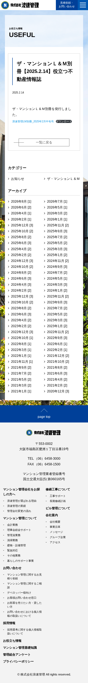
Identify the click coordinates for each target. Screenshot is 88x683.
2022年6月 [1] (57, 344)
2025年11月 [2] (58, 225)
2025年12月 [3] (22, 225)
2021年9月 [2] (21, 367)
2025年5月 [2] (57, 243)
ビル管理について (58, 508)
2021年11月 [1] (22, 361)
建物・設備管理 (16, 545)
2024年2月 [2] (21, 290)
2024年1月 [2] (57, 290)
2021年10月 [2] (58, 361)
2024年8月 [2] (21, 272)
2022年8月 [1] (21, 344)
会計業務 (12, 524)
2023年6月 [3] (21, 314)
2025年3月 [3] (57, 249)
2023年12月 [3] (22, 296)
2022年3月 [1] (21, 350)
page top (44, 416)
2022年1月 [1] (21, 355)
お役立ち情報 (12, 640)
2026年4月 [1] (21, 213)
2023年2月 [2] (21, 326)
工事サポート (58, 495)
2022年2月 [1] (57, 350)
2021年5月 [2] (21, 379)
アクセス (55, 542)
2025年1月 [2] (57, 255)
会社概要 (55, 521)
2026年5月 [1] (57, 207)
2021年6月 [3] (57, 373)
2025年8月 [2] (21, 237)
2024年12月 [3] (22, 261)
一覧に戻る (44, 142)
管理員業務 (13, 535)
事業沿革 (55, 526)
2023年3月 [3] (57, 320)
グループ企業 (58, 537)
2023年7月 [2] (57, 308)
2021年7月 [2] (21, 373)
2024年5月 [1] (57, 278)
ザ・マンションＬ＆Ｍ (63, 178)
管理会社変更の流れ (19, 511)
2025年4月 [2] (21, 249)
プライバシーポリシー (18, 661)
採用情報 (9, 623)
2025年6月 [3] (21, 243)
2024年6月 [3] (21, 278)
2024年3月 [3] (57, 284)
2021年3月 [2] (21, 385)
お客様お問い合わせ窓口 (21, 597)
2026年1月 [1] (57, 219)
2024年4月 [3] (21, 284)
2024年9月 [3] (57, 266)
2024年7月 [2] (57, 272)
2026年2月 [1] (21, 219)
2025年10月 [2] (22, 231)
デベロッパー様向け (19, 592)
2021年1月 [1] (21, 391)
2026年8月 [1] (21, 201)
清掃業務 (12, 540)
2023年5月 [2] (57, 314)
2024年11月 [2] (58, 261)
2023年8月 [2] (21, 308)
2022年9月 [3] (57, 338)
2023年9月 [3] (57, 302)
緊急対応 (12, 550)
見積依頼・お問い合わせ (67, 4)
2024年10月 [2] (22, 266)
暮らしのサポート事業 (20, 560)
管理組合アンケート (17, 654)
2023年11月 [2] (58, 296)
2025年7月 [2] (57, 237)
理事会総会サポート (19, 529)
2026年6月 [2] (21, 207)
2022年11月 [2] (58, 332)
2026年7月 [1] (57, 201)
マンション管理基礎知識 (20, 647)
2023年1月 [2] (57, 326)
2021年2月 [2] (57, 385)
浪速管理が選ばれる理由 (21, 500)
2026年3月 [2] (57, 213)
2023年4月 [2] (21, 320)
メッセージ (56, 531)
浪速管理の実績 (16, 505)
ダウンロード (64, 121)
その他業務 (13, 555)
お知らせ (17, 178)
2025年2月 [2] (21, 255)
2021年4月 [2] (57, 379)
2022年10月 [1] (22, 338)
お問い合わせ (12, 568)
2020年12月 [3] (58, 391)
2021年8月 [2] (57, 367)
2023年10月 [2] (22, 302)
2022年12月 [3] (22, 332)
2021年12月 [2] (58, 355)
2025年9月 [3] (57, 231)
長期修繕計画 (58, 501)
